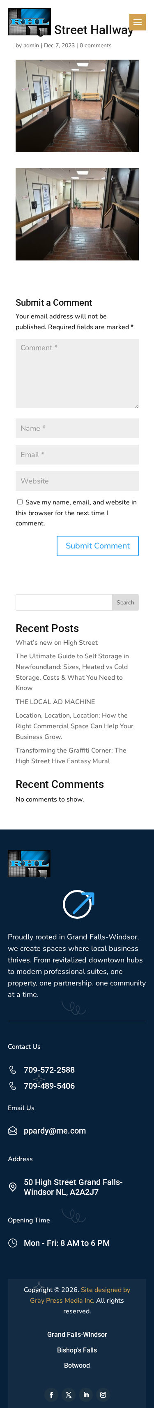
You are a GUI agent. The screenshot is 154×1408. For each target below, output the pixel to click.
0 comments (96, 45)
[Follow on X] (69, 1395)
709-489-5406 (49, 1086)
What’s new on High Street (57, 642)
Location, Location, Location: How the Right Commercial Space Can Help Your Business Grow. (74, 726)
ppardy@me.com (55, 1131)
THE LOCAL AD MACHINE (55, 701)
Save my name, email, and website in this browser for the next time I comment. (76, 513)
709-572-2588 (49, 1070)
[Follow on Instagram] (103, 1395)
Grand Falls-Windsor (77, 1334)
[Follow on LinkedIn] (86, 1395)
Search (125, 602)
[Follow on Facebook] (51, 1395)
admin (31, 45)
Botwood (77, 1365)
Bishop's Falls (77, 1350)
